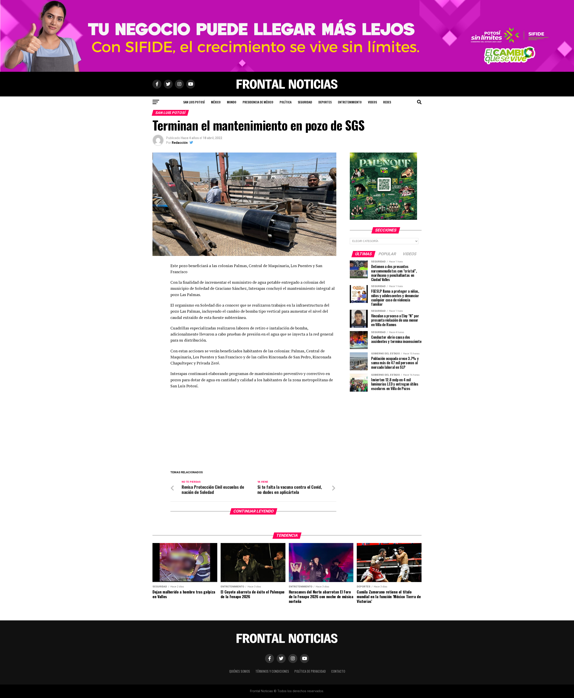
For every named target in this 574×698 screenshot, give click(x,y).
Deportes (325, 102)
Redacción (180, 142)
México (216, 102)
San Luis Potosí (194, 102)
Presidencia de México (258, 102)
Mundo (231, 102)
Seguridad (305, 102)
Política (285, 102)
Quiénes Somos (239, 671)
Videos (372, 102)
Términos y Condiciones (272, 671)
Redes (387, 102)
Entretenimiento (350, 102)
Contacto (338, 671)
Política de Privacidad (310, 671)
